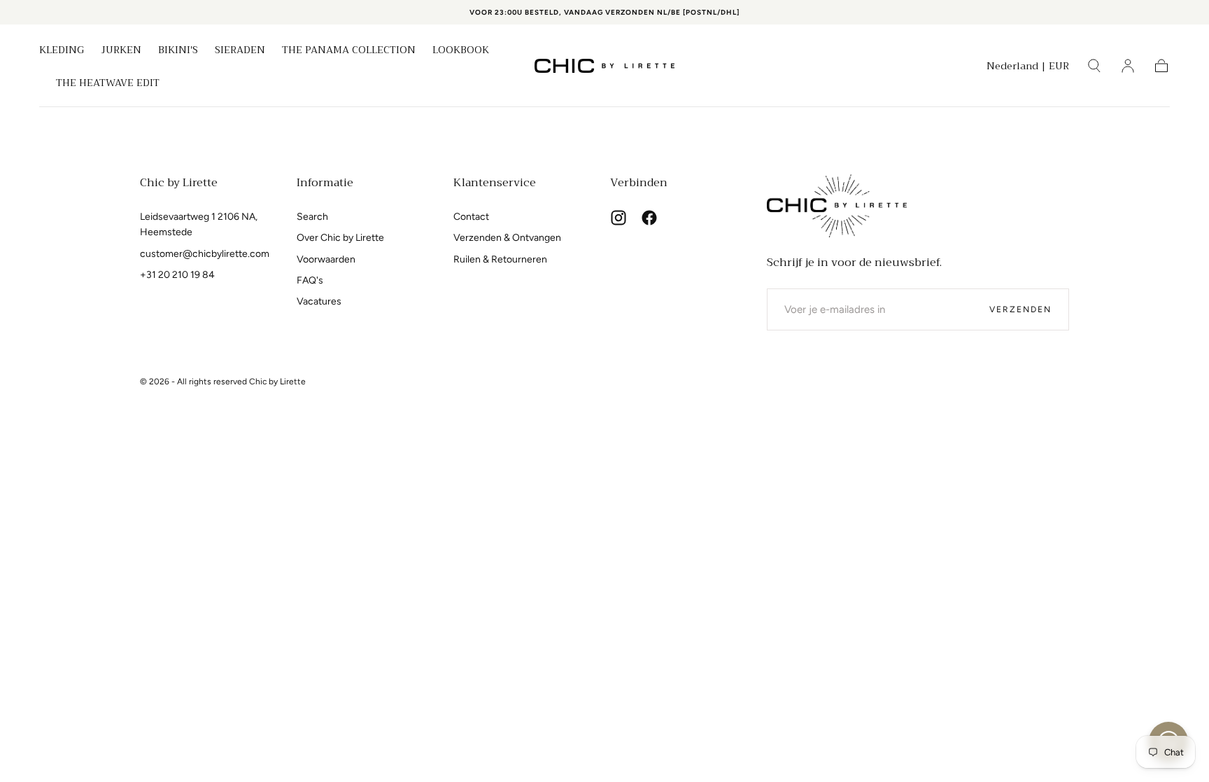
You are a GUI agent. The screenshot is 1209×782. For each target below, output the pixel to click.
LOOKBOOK (460, 51)
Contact (471, 217)
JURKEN (121, 51)
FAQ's (310, 280)
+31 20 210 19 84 (177, 275)
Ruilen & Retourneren (500, 259)
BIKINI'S (178, 51)
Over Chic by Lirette (340, 238)
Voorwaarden (326, 259)
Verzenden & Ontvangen (507, 238)
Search (312, 217)
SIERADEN (240, 51)
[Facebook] (649, 217)
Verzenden (1020, 309)
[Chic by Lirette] (837, 205)
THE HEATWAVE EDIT (108, 84)
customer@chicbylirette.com (204, 254)
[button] (1028, 68)
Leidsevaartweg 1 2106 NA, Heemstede (198, 224)
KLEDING (61, 51)
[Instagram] (618, 217)
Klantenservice (494, 183)
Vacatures (319, 301)
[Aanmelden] (1127, 65)
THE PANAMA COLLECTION (349, 51)
